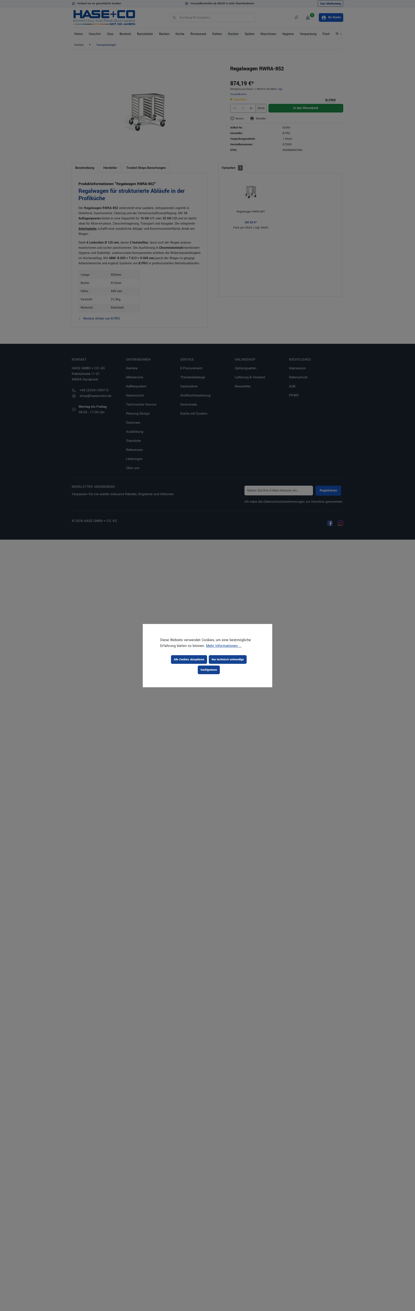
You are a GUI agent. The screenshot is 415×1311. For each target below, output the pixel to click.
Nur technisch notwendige (228, 659)
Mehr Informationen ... (223, 645)
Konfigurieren (209, 670)
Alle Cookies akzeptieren (189, 659)
